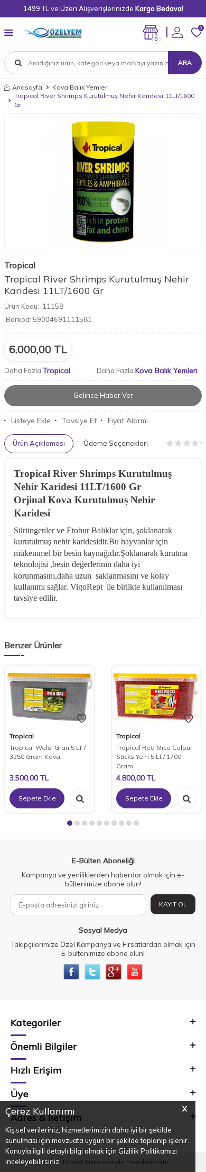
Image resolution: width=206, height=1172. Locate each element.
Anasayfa (27, 87)
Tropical (19, 265)
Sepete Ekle (37, 798)
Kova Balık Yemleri (80, 87)
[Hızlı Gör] (80, 798)
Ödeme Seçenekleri (115, 443)
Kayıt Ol (173, 904)
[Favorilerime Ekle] (81, 718)
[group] (103, 182)
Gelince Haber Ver (103, 395)
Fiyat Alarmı (128, 420)
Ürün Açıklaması (39, 443)
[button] (69, 823)
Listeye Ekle (31, 420)
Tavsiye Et (79, 420)
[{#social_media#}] (71, 971)
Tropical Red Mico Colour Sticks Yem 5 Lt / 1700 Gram (154, 757)
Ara (185, 62)
